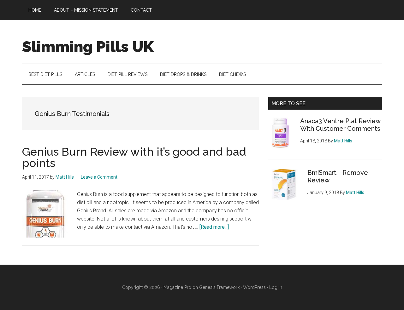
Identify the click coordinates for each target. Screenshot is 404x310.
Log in (275, 287)
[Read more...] (214, 227)
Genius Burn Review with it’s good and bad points (134, 157)
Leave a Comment (99, 177)
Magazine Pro (177, 287)
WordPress (254, 287)
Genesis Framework (219, 287)
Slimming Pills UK (88, 46)
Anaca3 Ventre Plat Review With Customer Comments (340, 124)
